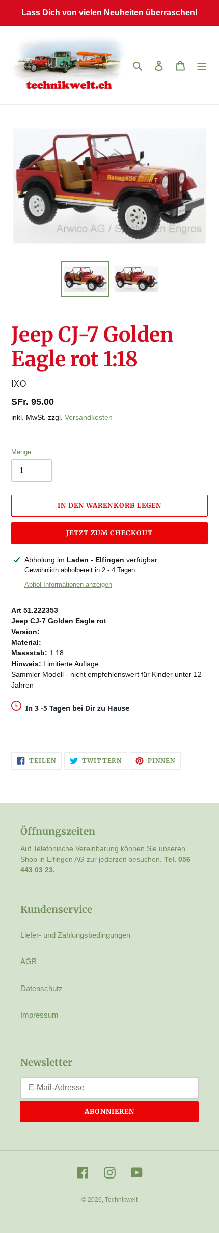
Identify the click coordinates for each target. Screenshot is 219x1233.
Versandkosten (89, 417)
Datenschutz (41, 988)
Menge (21, 452)
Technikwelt (121, 1199)
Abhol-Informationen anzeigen (68, 584)
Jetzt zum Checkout (109, 533)
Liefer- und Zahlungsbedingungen (75, 934)
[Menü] (201, 65)
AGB (28, 961)
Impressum (39, 1014)
